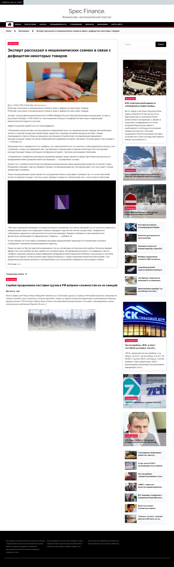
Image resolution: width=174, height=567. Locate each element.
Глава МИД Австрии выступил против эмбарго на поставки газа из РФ (141, 213)
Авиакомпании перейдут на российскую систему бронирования (150, 290)
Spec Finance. (87, 11)
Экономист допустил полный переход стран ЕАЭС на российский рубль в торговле (150, 247)
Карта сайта (116, 24)
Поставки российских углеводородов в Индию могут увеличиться (148, 226)
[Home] (9, 24)
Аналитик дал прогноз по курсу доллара (149, 237)
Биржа (18, 24)
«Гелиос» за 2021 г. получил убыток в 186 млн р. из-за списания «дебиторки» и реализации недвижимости (150, 518)
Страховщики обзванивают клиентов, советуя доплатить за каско (150, 454)
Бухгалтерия (30, 24)
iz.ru (19, 264)
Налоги (43, 24)
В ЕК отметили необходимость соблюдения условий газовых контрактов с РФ (140, 104)
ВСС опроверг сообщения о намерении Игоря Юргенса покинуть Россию (150, 496)
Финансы (89, 24)
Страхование (76, 24)
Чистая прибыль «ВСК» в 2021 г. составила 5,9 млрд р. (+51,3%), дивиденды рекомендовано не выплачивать (140, 346)
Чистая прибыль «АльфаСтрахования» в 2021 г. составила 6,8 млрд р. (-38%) (150, 475)
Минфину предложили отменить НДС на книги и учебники (149, 258)
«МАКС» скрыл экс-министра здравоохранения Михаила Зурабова (150, 486)
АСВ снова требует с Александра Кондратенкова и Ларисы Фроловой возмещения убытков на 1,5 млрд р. (140, 441)
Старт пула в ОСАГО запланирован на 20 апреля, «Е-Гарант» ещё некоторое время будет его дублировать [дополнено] (150, 464)
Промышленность (58, 24)
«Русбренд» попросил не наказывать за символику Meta (149, 279)
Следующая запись (15, 274)
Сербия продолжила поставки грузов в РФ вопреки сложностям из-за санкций (61, 285)
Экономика (102, 24)
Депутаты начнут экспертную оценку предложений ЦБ (146, 507)
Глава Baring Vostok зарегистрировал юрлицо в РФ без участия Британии (150, 268)
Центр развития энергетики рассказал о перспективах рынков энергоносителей (143, 176)
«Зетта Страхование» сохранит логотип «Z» (143, 403)
